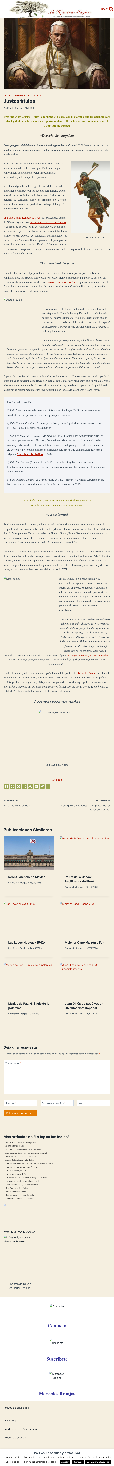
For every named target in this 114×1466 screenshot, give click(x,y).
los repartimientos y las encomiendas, (88, 655)
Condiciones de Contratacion (21, 1429)
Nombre (11, 1103)
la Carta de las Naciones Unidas (48, 222)
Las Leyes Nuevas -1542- (26, 942)
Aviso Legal (10, 1420)
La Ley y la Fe (34, 95)
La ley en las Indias (14, 95)
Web (81, 1103)
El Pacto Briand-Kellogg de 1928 (22, 217)
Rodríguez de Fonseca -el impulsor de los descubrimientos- (85, 805)
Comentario (13, 1063)
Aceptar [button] (65, 1462)
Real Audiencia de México (26, 877)
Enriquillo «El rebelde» (17, 803)
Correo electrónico (54, 1103)
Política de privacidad (16, 1407)
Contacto (57, 1325)
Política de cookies (15, 1437)
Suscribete (57, 1358)
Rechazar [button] (77, 1462)
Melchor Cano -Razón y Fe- (84, 942)
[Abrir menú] (6, 9)
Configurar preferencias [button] (98, 1462)
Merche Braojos (14, 108)
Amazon (57, 779)
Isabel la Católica (87, 673)
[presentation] (29, 853)
